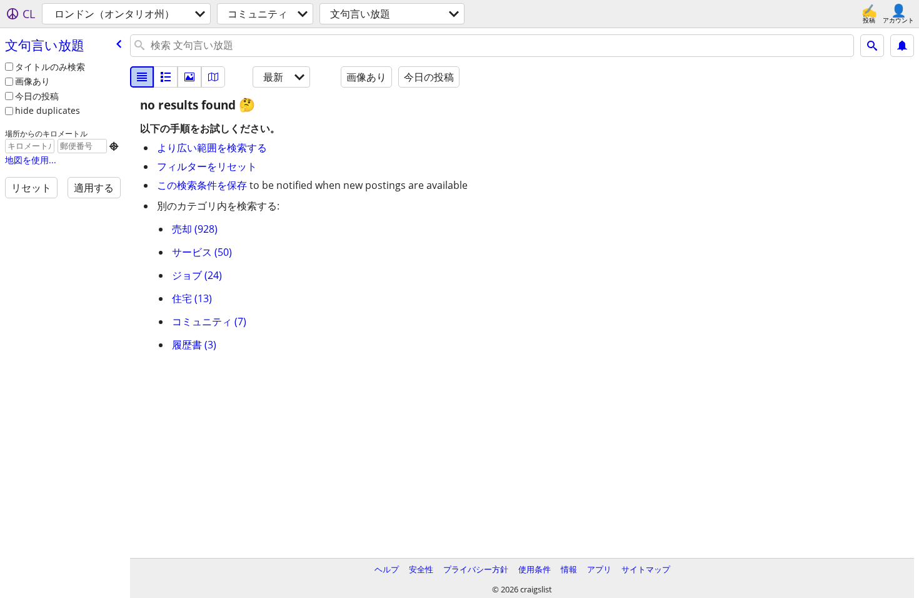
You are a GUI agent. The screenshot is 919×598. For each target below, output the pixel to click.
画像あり (32, 81)
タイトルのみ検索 (50, 67)
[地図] (213, 77)
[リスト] (142, 77)
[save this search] (902, 45)
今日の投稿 (37, 96)
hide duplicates (47, 110)
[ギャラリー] (189, 77)
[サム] (166, 77)
